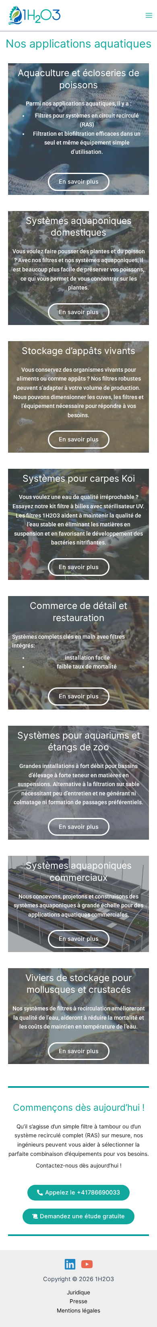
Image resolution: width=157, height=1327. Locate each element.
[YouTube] (87, 1264)
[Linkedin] (70, 1264)
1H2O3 (74, 15)
